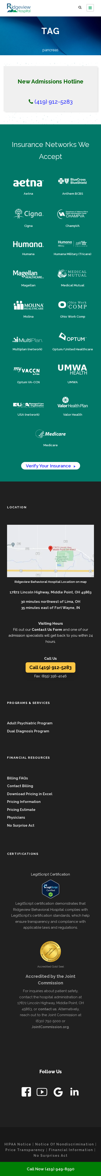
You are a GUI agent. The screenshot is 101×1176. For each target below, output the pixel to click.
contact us (47, 1009)
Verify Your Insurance (50, 465)
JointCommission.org (50, 1027)
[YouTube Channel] (42, 1092)
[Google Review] (58, 1092)
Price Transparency (25, 1150)
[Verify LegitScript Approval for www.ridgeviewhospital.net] (50, 889)
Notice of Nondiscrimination (64, 1144)
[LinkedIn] (74, 1092)
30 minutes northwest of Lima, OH (50, 602)
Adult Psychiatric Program (29, 723)
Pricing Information (24, 802)
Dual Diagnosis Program (28, 731)
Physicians (16, 817)
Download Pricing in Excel (29, 794)
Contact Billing (20, 786)
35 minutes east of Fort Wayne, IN (50, 608)
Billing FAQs (17, 778)
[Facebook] (26, 1092)
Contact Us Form (47, 629)
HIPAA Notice (17, 1144)
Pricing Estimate (21, 810)
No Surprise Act (20, 825)
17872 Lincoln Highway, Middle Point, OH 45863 (50, 592)
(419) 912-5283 (53, 101)
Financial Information (71, 1150)
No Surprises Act (51, 1155)
